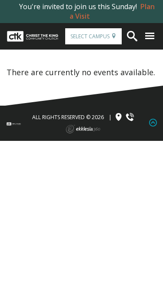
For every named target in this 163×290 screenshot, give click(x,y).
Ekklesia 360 (83, 129)
